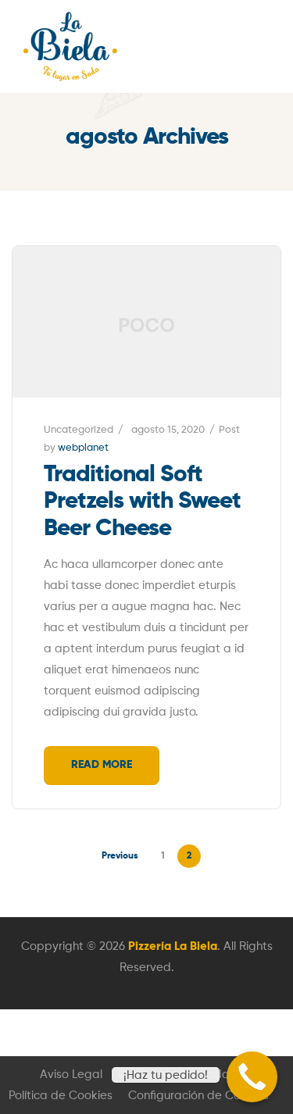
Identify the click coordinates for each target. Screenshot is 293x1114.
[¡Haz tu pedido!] (252, 1077)
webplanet (83, 448)
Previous (120, 856)
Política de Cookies (61, 1096)
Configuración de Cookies (198, 1096)
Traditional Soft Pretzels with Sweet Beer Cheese (142, 502)
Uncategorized (78, 430)
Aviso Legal (71, 1074)
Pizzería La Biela (172, 946)
